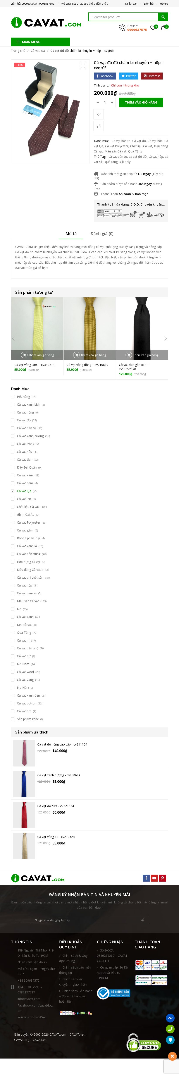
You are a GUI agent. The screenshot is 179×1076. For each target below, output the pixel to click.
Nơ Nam (23, 664)
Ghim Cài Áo (25, 514)
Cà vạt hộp (155, 141)
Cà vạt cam (25, 483)
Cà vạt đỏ (139, 141)
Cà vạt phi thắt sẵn (30, 577)
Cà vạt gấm (25, 530)
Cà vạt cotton (26, 703)
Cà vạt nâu (24, 452)
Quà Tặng (135, 151)
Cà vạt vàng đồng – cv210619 (87, 365)
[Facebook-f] (146, 878)
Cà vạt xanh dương (30, 436)
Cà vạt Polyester (116, 146)
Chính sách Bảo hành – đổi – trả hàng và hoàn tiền (75, 996)
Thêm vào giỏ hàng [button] (41, 355)
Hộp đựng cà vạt (28, 562)
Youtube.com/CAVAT (32, 1017)
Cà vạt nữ (24, 656)
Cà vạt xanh (25, 617)
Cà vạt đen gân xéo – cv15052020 (134, 367)
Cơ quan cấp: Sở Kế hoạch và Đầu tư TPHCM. (112, 972)
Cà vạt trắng (25, 444)
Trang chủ (18, 50)
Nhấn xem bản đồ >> (32, 962)
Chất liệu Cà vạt (141, 146)
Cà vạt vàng (25, 680)
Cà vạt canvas (27, 593)
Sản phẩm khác (28, 719)
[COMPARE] (98, 126)
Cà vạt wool (25, 672)
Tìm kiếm (163, 16)
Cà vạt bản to (121, 141)
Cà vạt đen (24, 459)
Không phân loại (28, 538)
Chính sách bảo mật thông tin (75, 970)
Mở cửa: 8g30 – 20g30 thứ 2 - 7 (36, 971)
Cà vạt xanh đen (28, 695)
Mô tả (71, 233)
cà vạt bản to (117, 156)
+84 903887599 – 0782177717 (29, 989)
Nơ (19, 609)
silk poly (125, 162)
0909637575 (137, 29)
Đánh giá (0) (102, 233)
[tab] (71, 235)
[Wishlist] (98, 114)
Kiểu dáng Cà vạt (29, 569)
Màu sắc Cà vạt (115, 151)
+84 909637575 (28, 980)
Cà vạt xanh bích (28, 404)
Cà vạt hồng (25, 412)
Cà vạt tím (24, 711)
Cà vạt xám (25, 475)
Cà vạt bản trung (28, 554)
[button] (83, 66)
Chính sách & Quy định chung (73, 958)
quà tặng (111, 162)
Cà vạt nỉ (23, 640)
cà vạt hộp (155, 156)
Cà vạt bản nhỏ (27, 648)
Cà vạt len (24, 499)
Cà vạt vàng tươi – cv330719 (34, 365)
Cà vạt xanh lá (27, 546)
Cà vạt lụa (38, 50)
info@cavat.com (28, 999)
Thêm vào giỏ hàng (141, 102)
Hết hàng (23, 396)
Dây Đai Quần (27, 467)
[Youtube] (154, 878)
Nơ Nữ (22, 687)
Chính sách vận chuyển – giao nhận (73, 981)
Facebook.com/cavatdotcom (35, 1008)
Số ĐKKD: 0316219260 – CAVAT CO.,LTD (112, 955)
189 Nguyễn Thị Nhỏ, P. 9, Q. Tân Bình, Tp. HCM (36, 953)
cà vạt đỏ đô (138, 156)
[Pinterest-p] (162, 878)
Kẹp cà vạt (24, 625)
